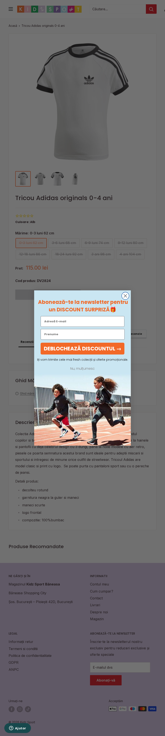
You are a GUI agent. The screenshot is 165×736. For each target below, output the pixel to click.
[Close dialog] (125, 296)
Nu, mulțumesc (82, 368)
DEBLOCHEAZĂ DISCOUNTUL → (82, 348)
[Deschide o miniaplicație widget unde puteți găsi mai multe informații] (17, 728)
